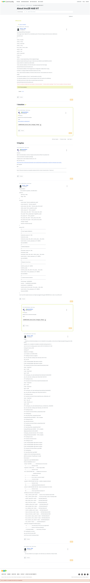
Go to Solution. (24, 87)
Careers (9, 574)
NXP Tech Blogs (33, 1)
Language (79, 1)
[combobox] (49, 12)
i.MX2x (23, 91)
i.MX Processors (29, 5)
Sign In (87, 1)
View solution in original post (24, 121)
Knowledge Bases (25, 1)
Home (18, 5)
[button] (66, 29)
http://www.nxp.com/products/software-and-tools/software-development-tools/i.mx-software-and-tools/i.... (39, 162)
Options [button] (70, 16)
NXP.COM (40, 1)
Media (18, 574)
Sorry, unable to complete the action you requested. (11, 580)
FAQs (84, 1)
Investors (14, 574)
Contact (23, 574)
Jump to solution (22, 24)
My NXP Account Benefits (31, 574)
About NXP (4, 574)
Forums (18, 1)
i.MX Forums (22, 5)
